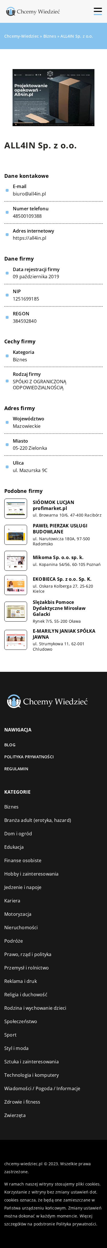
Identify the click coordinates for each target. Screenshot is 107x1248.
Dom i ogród (18, 833)
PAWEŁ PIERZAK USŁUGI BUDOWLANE (60, 529)
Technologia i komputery (31, 1075)
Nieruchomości (21, 927)
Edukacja (14, 847)
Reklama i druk (20, 981)
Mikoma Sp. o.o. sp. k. (58, 558)
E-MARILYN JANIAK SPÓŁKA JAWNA (64, 634)
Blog (9, 744)
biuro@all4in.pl (29, 194)
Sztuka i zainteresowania (31, 1062)
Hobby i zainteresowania (31, 874)
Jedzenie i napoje (22, 887)
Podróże (13, 941)
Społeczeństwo (20, 1021)
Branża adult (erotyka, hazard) (37, 820)
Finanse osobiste (22, 860)
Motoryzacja (17, 914)
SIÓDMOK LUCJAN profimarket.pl (53, 505)
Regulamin (16, 768)
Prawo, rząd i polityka (27, 954)
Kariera (12, 901)
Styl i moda (16, 1048)
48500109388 (27, 216)
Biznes (20, 359)
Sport (10, 1035)
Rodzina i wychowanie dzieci (35, 1008)
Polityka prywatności (29, 756)
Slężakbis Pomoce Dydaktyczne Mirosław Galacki (59, 608)
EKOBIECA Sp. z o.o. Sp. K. (62, 579)
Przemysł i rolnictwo (26, 968)
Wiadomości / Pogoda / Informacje (42, 1088)
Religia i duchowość (25, 994)
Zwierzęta (15, 1115)
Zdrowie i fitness (22, 1102)
